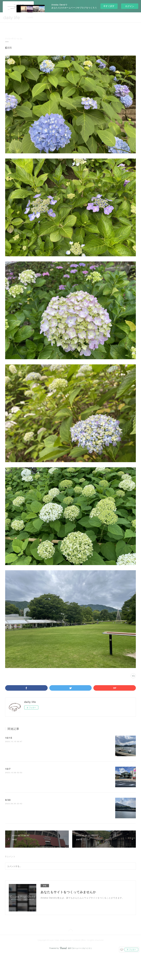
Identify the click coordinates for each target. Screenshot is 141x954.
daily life (11, 17)
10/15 (8, 737)
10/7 (8, 768)
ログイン (129, 6)
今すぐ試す (109, 6)
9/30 (8, 799)
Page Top (70, 931)
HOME (29, 17)
